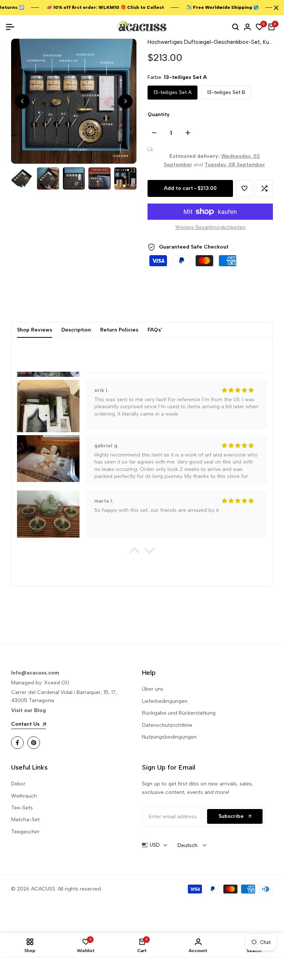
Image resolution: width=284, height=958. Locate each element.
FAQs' (155, 330)
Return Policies (119, 330)
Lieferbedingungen (164, 701)
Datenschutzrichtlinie (167, 725)
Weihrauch (24, 796)
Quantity (159, 114)
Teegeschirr (25, 832)
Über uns (152, 689)
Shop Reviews (34, 330)
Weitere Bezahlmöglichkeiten (210, 227)
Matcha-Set (25, 819)
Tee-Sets (22, 808)
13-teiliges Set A (172, 92)
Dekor (18, 784)
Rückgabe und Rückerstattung (179, 713)
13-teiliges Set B (226, 92)
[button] (244, 188)
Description (76, 330)
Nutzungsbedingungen (169, 737)
